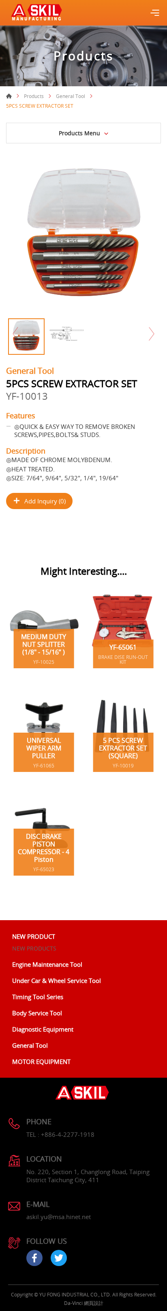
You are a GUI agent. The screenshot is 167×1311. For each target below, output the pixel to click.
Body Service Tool (37, 1013)
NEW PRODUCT (33, 936)
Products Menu (79, 133)
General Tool (70, 96)
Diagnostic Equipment (42, 1029)
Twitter (59, 1258)
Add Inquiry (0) (45, 501)
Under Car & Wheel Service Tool (56, 980)
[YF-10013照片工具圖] (83, 237)
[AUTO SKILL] (36, 12)
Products (34, 96)
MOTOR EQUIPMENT (41, 1061)
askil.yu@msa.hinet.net (58, 1217)
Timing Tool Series (37, 997)
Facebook (34, 1258)
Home (9, 96)
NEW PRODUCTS (34, 948)
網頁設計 (93, 1303)
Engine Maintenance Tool (47, 964)
